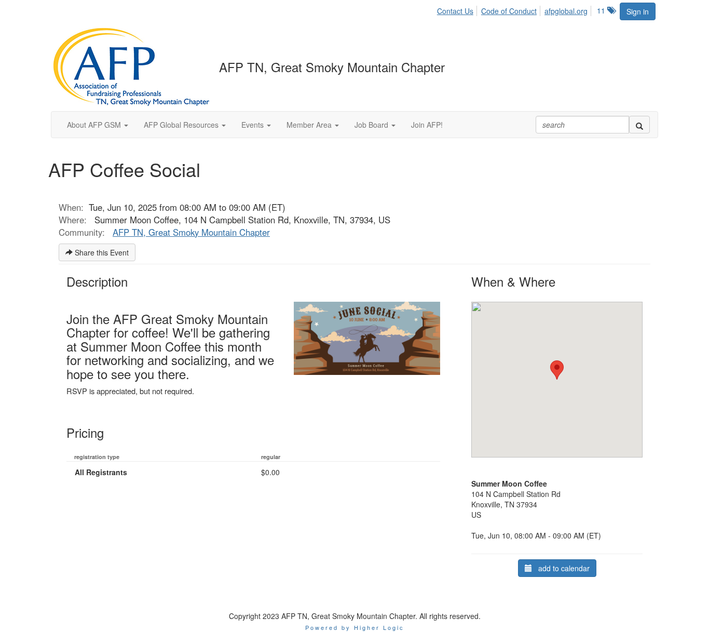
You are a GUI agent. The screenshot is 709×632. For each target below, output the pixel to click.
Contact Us (455, 11)
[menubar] (515, 9)
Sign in (637, 11)
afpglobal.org (566, 11)
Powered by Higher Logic (354, 627)
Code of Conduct (509, 11)
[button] (97, 125)
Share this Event (101, 252)
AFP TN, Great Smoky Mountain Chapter (191, 232)
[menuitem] (458, 9)
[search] (639, 124)
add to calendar (561, 568)
